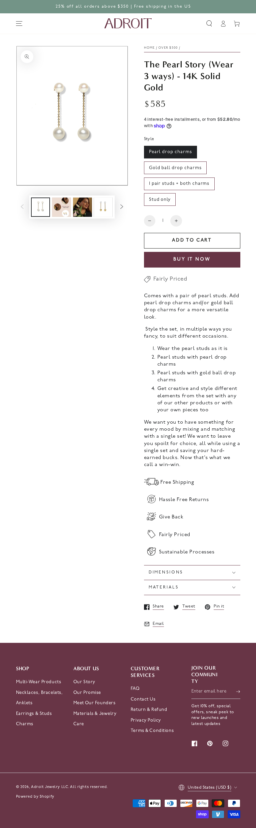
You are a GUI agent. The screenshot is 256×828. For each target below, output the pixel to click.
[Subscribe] (238, 692)
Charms (24, 724)
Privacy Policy (146, 720)
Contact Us (143, 699)
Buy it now (192, 259)
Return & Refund (149, 710)
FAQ (135, 689)
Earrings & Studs (34, 714)
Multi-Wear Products (38, 682)
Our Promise (87, 693)
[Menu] (19, 24)
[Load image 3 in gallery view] (82, 207)
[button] (209, 24)
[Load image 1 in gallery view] (40, 207)
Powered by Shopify (35, 797)
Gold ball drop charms (175, 168)
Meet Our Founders (94, 703)
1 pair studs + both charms (179, 183)
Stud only (160, 199)
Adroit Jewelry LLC (49, 787)
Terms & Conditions (152, 731)
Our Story (84, 682)
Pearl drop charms (170, 152)
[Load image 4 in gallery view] (103, 207)
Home (149, 47)
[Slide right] (122, 207)
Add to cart (192, 240)
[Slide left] (22, 207)
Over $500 (168, 47)
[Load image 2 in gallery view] (61, 207)
